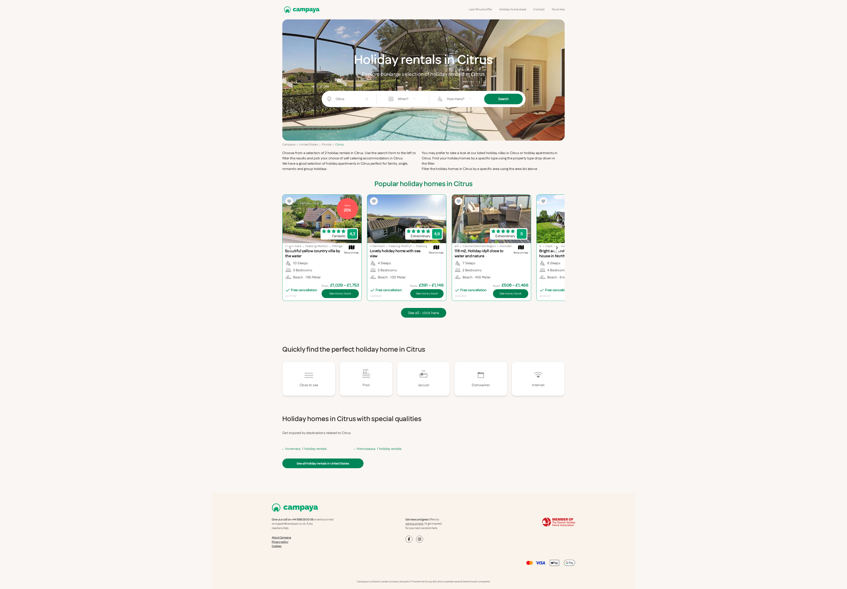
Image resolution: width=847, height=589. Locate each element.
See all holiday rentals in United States (323, 463)
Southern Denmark (372, 246)
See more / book (340, 293)
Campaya (288, 144)
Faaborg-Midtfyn (316, 246)
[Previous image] (290, 247)
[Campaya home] (300, 9)
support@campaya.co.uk (290, 524)
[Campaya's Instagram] (419, 539)
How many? (455, 99)
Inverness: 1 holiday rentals (306, 449)
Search (503, 99)
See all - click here (423, 312)
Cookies (276, 546)
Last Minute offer (480, 9)
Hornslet (506, 246)
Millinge (337, 246)
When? (403, 99)
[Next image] (556, 247)
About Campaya (281, 537)
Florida (326, 144)
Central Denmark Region (479, 246)
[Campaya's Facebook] (408, 539)
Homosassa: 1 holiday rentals (379, 449)
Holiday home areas (512, 9)
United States (308, 144)
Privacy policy (280, 542)
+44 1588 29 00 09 (302, 519)
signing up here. (414, 524)
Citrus (339, 144)
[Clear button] (366, 99)
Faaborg (421, 246)
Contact (539, 9)
